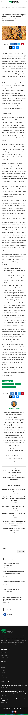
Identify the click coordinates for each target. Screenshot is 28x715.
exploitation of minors (8, 384)
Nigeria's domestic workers (9, 386)
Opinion (3, 672)
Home (3, 7)
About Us (3, 652)
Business (3, 667)
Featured (18, 384)
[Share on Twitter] (19, 44)
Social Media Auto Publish (8, 714)
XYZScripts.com (21, 714)
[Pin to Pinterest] (22, 44)
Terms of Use (4, 655)
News (2, 664)
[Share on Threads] (10, 47)
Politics (3, 670)
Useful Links (5, 649)
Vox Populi (4, 677)
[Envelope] (15, 712)
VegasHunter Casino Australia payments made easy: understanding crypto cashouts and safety (14, 498)
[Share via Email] (17, 47)
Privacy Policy (4, 657)
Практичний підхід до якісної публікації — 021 (11, 564)
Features (3, 675)
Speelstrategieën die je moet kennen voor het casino (14, 582)
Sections (4, 661)
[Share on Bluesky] (13, 47)
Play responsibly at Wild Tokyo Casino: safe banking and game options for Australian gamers (13, 599)
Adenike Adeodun (14, 409)
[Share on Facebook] (15, 44)
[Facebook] (13, 712)
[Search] (26, 2)
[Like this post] (12, 44)
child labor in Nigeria (7, 381)
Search (5, 548)
